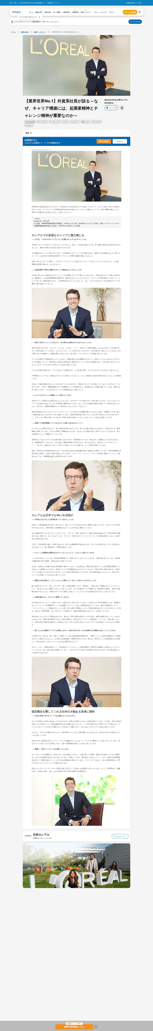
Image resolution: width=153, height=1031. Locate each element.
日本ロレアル (41, 834)
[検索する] (139, 12)
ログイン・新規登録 (130, 12)
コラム (13, 32)
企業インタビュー (40, 32)
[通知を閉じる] (39, 17)
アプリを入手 (136, 22)
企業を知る (25, 32)
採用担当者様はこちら (132, 3)
